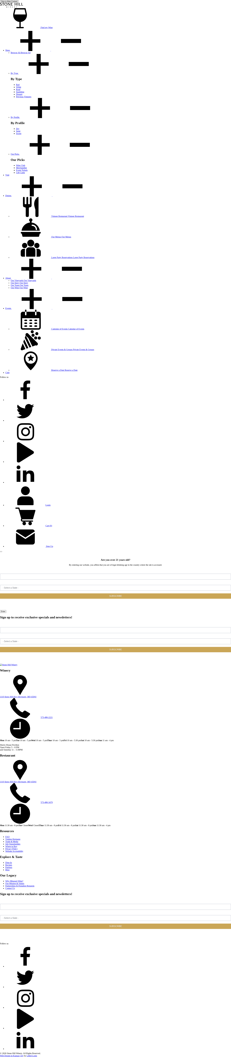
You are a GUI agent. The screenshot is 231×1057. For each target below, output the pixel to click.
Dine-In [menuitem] (8, 862)
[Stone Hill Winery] (11, 7)
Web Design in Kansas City (11, 1056)
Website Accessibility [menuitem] (14, 851)
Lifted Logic (32, 1056)
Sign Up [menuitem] (49, 546)
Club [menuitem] (7, 372)
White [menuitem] (18, 87)
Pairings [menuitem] (8, 867)
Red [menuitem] (18, 85)
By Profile (15, 117)
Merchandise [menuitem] (21, 168)
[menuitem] (20, 53)
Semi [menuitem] (18, 131)
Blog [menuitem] (7, 870)
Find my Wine (46, 27)
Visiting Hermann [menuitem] (12, 839)
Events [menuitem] (8, 308)
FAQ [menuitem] (7, 837)
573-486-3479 (47, 802)
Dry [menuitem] (17, 129)
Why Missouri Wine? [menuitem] (14, 881)
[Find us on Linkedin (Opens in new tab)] (25, 482)
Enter (3, 611)
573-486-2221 (47, 717)
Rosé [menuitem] (18, 89)
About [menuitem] (8, 278)
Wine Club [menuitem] (20, 165)
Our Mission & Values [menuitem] (14, 883)
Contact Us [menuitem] (10, 888)
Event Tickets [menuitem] (22, 170)
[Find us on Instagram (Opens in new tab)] (25, 441)
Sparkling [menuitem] (20, 92)
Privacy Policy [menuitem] (11, 849)
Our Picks (15, 154)
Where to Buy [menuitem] (11, 846)
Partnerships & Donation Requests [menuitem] (19, 886)
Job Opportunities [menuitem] (12, 844)
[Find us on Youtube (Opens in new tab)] (25, 462)
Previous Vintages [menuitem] (23, 97)
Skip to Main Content (9, 1)
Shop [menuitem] (7, 50)
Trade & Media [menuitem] (11, 841)
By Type (15, 73)
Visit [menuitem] (7, 175)
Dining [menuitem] (8, 195)
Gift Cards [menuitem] (20, 172)
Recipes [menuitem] (8, 865)
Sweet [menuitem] (18, 133)
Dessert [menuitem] (19, 94)
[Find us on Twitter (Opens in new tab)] (25, 420)
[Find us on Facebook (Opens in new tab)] (25, 400)
